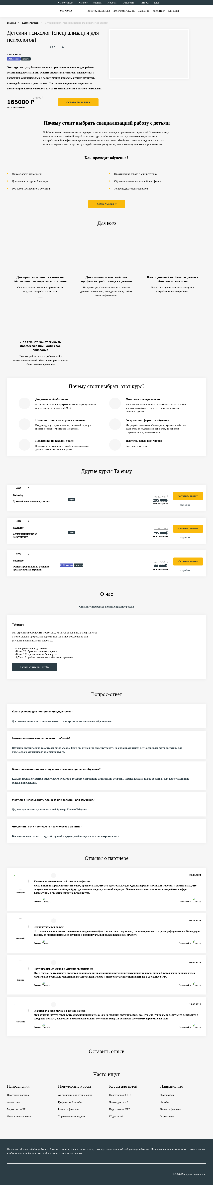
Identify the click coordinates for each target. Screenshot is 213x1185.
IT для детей (116, 1116)
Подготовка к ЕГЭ (119, 1109)
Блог (156, 2)
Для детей (173, 11)
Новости (112, 2)
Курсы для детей (123, 1086)
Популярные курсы (74, 1086)
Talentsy (18, 495)
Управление (167, 1116)
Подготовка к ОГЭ (120, 1095)
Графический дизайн (70, 1102)
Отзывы (97, 2)
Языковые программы (19, 1116)
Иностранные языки (99, 11)
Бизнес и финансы (68, 1109)
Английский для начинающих (75, 1095)
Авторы (144, 2)
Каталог (83, 2)
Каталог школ (65, 2)
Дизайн (164, 1102)
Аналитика (159, 11)
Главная (11, 23)
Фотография (167, 1095)
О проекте (128, 2)
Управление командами (71, 1116)
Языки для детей (118, 1102)
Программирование (124, 11)
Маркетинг (144, 11)
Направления (18, 1086)
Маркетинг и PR (16, 1109)
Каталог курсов (30, 23)
